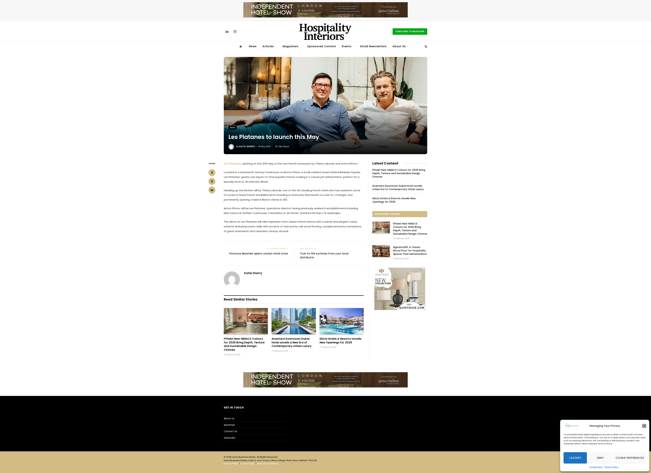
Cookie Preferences (630, 458)
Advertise (229, 425)
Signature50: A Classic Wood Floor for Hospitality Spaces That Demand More (410, 250)
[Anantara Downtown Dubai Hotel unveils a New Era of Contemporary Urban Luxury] (294, 321)
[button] (644, 426)
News (253, 46)
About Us (399, 46)
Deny (600, 458)
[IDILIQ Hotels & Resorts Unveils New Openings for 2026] (342, 321)
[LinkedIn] (212, 190)
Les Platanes (232, 163)
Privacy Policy (611, 467)
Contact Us (230, 431)
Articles (268, 46)
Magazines (291, 46)
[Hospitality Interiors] (325, 31)
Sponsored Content (321, 46)
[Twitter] (212, 181)
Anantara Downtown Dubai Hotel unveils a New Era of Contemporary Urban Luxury (292, 342)
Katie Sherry (247, 146)
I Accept (575, 458)
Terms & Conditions (267, 463)
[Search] (425, 46)
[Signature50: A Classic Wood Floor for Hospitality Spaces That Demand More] (381, 251)
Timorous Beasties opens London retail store (258, 253)
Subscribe (229, 437)
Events (347, 46)
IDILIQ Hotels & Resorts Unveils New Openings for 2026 (340, 340)
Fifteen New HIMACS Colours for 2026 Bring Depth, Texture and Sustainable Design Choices (244, 344)
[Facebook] (212, 172)
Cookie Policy (596, 467)
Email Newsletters (373, 46)
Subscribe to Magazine (410, 31)
